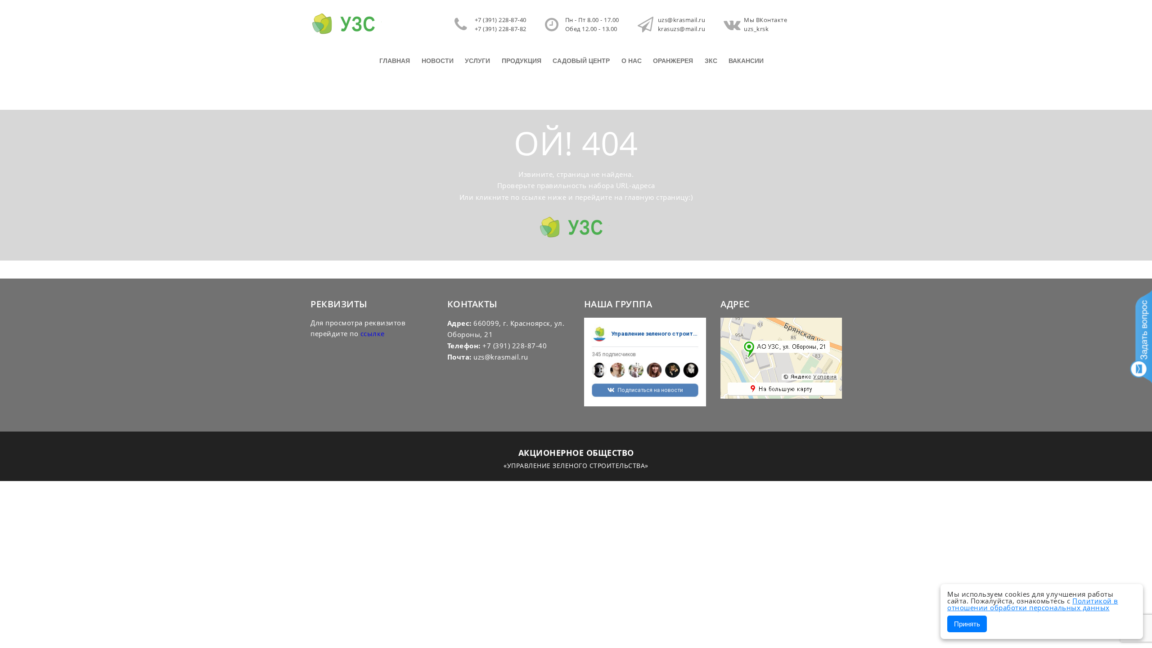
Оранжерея (673, 60)
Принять (967, 624)
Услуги (477, 60)
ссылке (372, 333)
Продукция (521, 60)
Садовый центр (581, 60)
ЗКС (711, 60)
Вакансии (746, 60)
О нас (631, 60)
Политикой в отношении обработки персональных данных (1032, 604)
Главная (394, 60)
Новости (438, 60)
